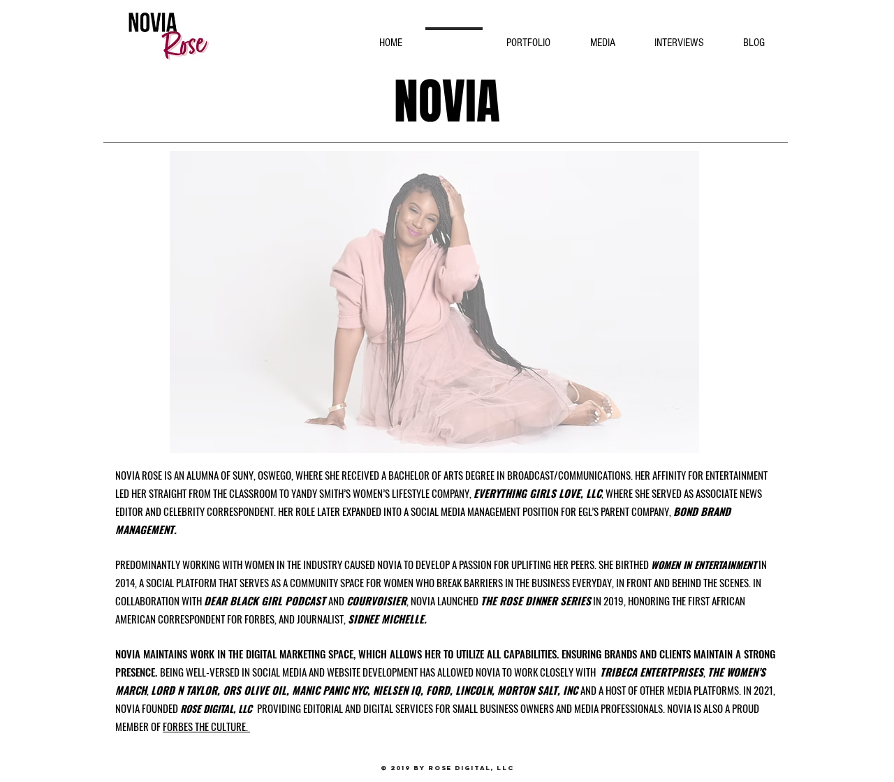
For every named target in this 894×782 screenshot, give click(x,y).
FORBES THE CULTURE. (206, 726)
